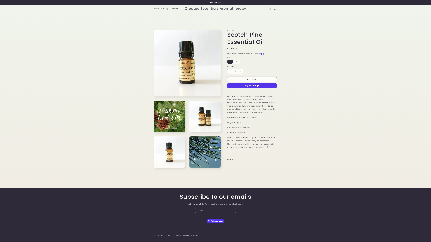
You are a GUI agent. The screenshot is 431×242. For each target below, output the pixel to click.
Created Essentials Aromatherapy (172, 235)
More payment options (252, 91)
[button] (265, 8)
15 (237, 62)
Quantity (230, 67)
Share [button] (232, 159)
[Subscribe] (233, 210)
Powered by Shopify (191, 235)
